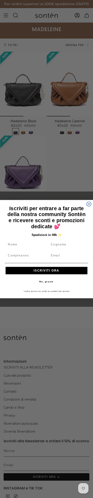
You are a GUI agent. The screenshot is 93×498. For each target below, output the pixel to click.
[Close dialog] (89, 204)
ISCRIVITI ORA (46, 270)
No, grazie (46, 281)
